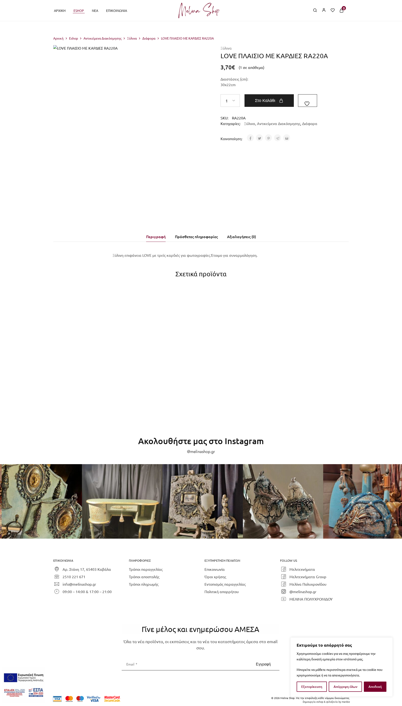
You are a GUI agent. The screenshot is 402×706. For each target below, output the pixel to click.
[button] (160, 356)
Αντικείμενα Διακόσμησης (102, 38)
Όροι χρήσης (215, 576)
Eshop (79, 10)
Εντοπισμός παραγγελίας (225, 584)
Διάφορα (148, 38)
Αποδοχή (375, 686)
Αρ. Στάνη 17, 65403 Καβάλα (87, 569)
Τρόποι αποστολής (144, 576)
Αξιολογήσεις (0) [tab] (241, 236)
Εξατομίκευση (311, 686)
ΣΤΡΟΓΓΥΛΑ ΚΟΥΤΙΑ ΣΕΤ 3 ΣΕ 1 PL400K (234, 368)
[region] (341, 667)
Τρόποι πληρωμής (143, 584)
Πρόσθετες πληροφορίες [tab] (196, 236)
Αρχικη (60, 10)
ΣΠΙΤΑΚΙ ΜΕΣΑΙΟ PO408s (308, 366)
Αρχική (58, 38)
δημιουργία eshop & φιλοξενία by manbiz (326, 701)
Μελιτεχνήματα (302, 569)
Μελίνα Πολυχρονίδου (307, 584)
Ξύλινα (132, 38)
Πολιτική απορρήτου (221, 591)
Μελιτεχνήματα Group (307, 576)
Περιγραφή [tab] (156, 236)
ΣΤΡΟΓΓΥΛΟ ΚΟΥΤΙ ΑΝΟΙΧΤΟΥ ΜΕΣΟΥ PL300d (86, 368)
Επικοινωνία (214, 569)
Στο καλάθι (265, 101)
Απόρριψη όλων (345, 686)
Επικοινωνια (116, 10)
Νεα (95, 10)
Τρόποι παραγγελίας (146, 569)
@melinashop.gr (201, 452)
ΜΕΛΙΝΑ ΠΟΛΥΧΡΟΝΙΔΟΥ (311, 599)
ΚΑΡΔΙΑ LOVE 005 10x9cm (160, 366)
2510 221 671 (74, 576)
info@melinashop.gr (79, 584)
